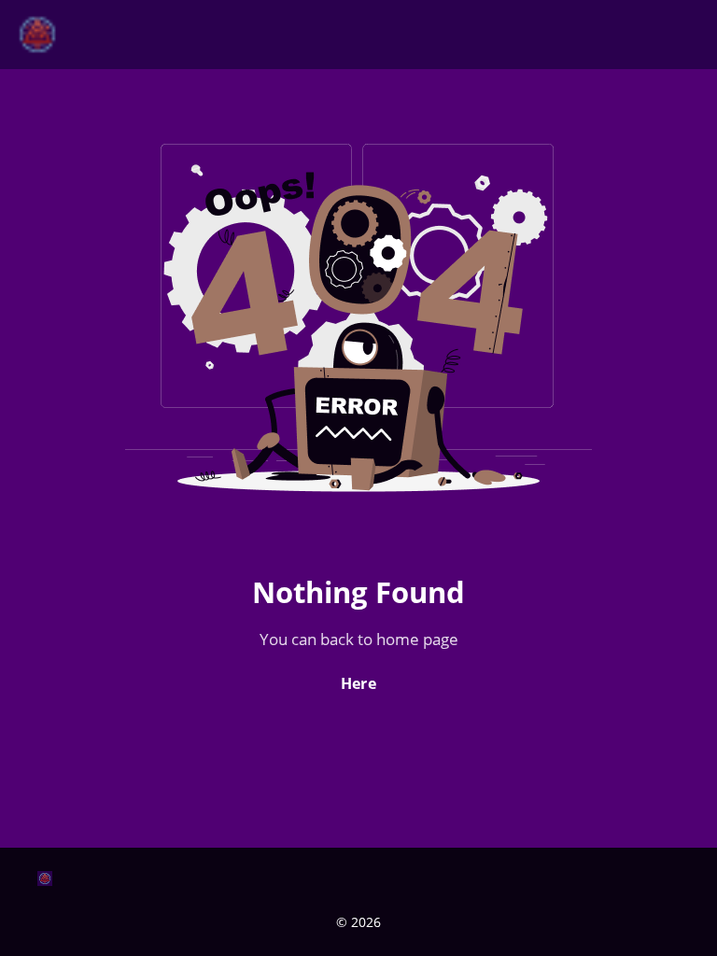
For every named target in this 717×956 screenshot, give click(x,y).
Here (358, 683)
